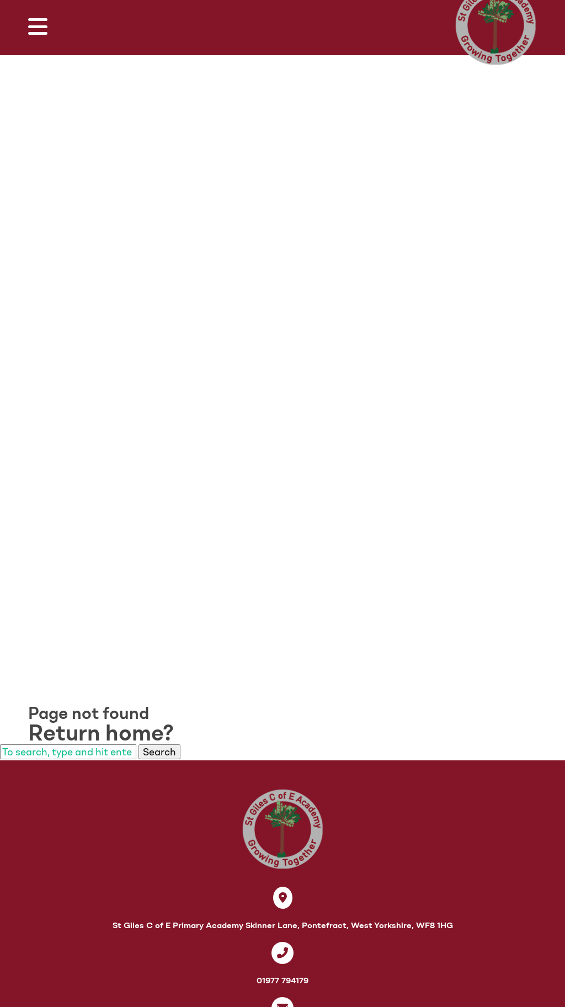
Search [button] (159, 752)
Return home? (101, 733)
